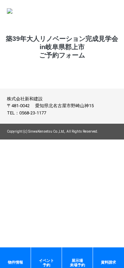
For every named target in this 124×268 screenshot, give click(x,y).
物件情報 (15, 262)
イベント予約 (46, 262)
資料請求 (108, 262)
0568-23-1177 (32, 112)
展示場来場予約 (77, 262)
